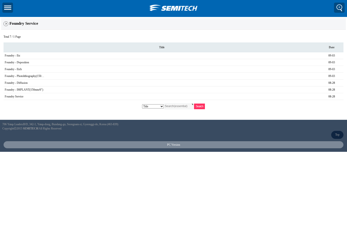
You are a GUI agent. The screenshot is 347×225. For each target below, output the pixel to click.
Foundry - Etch (13, 69)
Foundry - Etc (12, 55)
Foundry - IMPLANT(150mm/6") (24, 89)
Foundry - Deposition (17, 62)
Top (337, 134)
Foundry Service (14, 96)
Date (331, 47)
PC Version (173, 144)
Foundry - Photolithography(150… (24, 76)
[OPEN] (7, 7)
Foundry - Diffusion (16, 82)
